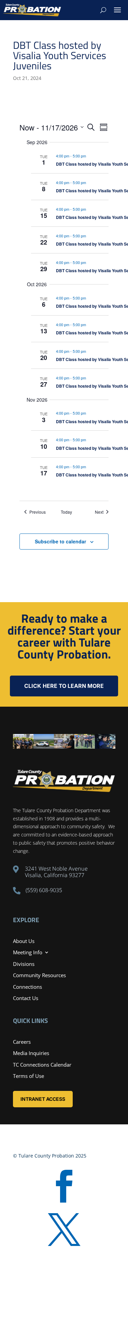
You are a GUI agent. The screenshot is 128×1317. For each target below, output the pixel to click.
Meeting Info (27, 952)
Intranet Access (42, 1099)
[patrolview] (43, 747)
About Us (23, 941)
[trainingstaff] (23, 747)
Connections (27, 986)
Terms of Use (28, 1075)
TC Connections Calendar (42, 1064)
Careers (22, 1041)
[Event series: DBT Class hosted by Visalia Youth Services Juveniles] (89, 155)
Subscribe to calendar (60, 541)
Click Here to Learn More (64, 685)
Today (66, 512)
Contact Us (25, 998)
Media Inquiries (31, 1053)
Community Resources (39, 975)
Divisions (23, 963)
